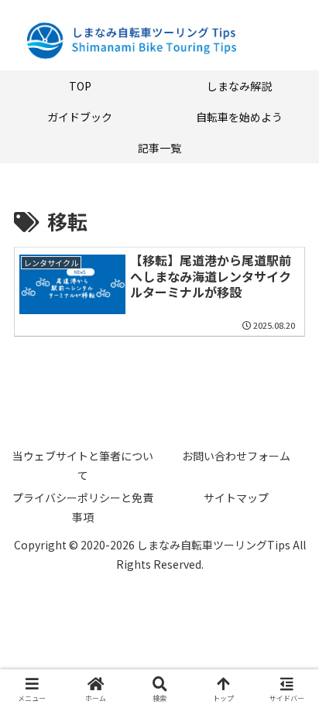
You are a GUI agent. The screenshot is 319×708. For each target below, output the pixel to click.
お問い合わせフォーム (236, 455)
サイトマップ (236, 497)
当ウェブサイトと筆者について (82, 465)
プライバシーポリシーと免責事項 (82, 507)
